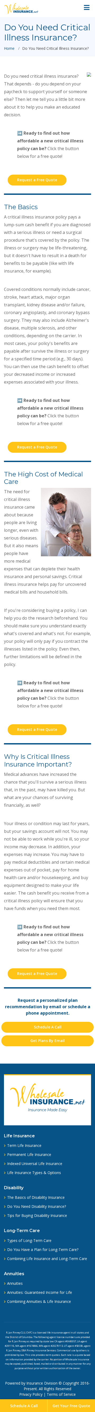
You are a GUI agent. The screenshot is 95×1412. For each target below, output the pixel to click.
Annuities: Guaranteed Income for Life (39, 1292)
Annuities (15, 1283)
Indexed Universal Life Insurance (34, 1164)
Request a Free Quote (37, 179)
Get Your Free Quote (71, 1405)
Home (9, 48)
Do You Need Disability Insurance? (36, 1206)
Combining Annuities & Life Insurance (39, 1301)
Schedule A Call (24, 1405)
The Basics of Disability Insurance (36, 1197)
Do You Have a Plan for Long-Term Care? (42, 1250)
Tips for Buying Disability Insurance (37, 1215)
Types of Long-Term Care (29, 1240)
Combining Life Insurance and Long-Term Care (47, 1259)
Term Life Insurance (24, 1145)
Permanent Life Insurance (29, 1154)
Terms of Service (61, 1394)
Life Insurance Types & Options (34, 1173)
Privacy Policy (30, 1394)
